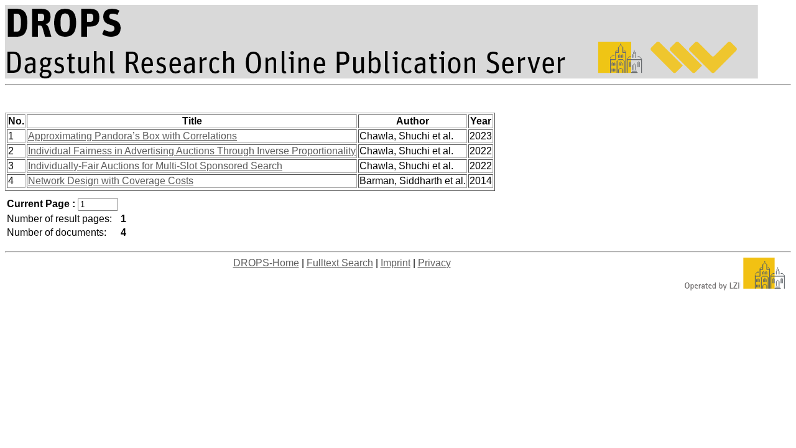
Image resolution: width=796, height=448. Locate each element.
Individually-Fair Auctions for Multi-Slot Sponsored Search (155, 166)
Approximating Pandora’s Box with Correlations (132, 136)
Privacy (434, 263)
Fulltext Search (340, 263)
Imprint (395, 263)
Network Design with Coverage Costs (110, 180)
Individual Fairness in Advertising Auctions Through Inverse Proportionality (192, 151)
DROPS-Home (266, 263)
